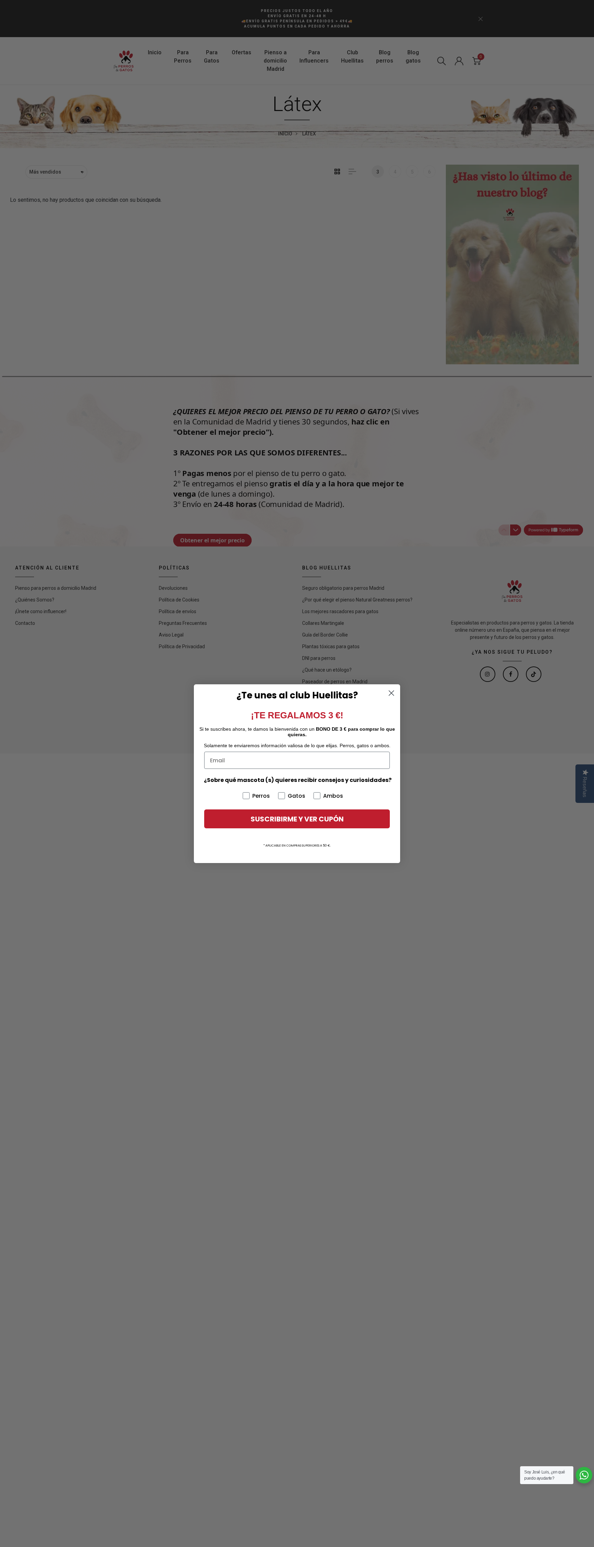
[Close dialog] (391, 693)
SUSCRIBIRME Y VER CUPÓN (297, 819)
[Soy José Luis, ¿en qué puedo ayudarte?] (584, 1475)
